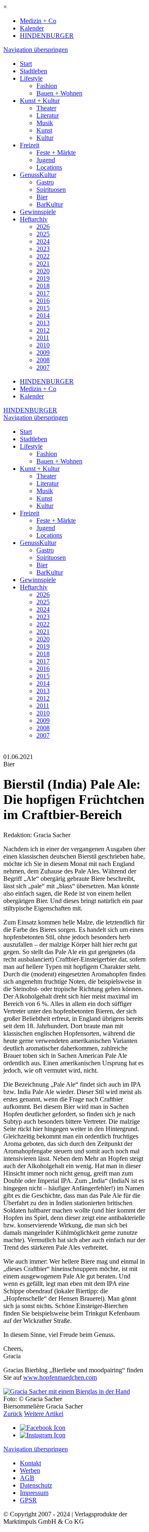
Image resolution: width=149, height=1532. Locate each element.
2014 (43, 315)
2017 (43, 293)
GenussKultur (38, 174)
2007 (43, 367)
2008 (43, 359)
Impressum (34, 1492)
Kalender (32, 28)
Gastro (45, 182)
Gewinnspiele (38, 211)
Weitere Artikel (43, 1413)
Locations (49, 167)
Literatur (47, 115)
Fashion (46, 85)
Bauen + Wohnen (59, 93)
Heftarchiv (34, 219)
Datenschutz (36, 1485)
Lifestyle (31, 78)
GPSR (28, 1500)
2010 (43, 345)
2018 (43, 285)
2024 (43, 241)
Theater (46, 108)
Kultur (44, 137)
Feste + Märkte (56, 152)
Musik (44, 122)
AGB (27, 1477)
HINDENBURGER (47, 35)
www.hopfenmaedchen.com (60, 1377)
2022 (43, 256)
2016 (43, 300)
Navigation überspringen (35, 49)
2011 (42, 337)
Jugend (45, 159)
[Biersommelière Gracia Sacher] (66, 1391)
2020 (43, 271)
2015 (43, 308)
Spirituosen (51, 189)
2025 (43, 233)
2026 (43, 226)
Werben (30, 1470)
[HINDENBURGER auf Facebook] (42, 1427)
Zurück (12, 1413)
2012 (43, 330)
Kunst (44, 130)
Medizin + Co (38, 20)
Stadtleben (33, 71)
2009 (43, 352)
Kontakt (30, 1463)
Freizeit (29, 145)
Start (26, 63)
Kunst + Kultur (40, 100)
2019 (43, 278)
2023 (43, 248)
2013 (43, 322)
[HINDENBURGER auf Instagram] (42, 1435)
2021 (43, 263)
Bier (42, 196)
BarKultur (49, 204)
